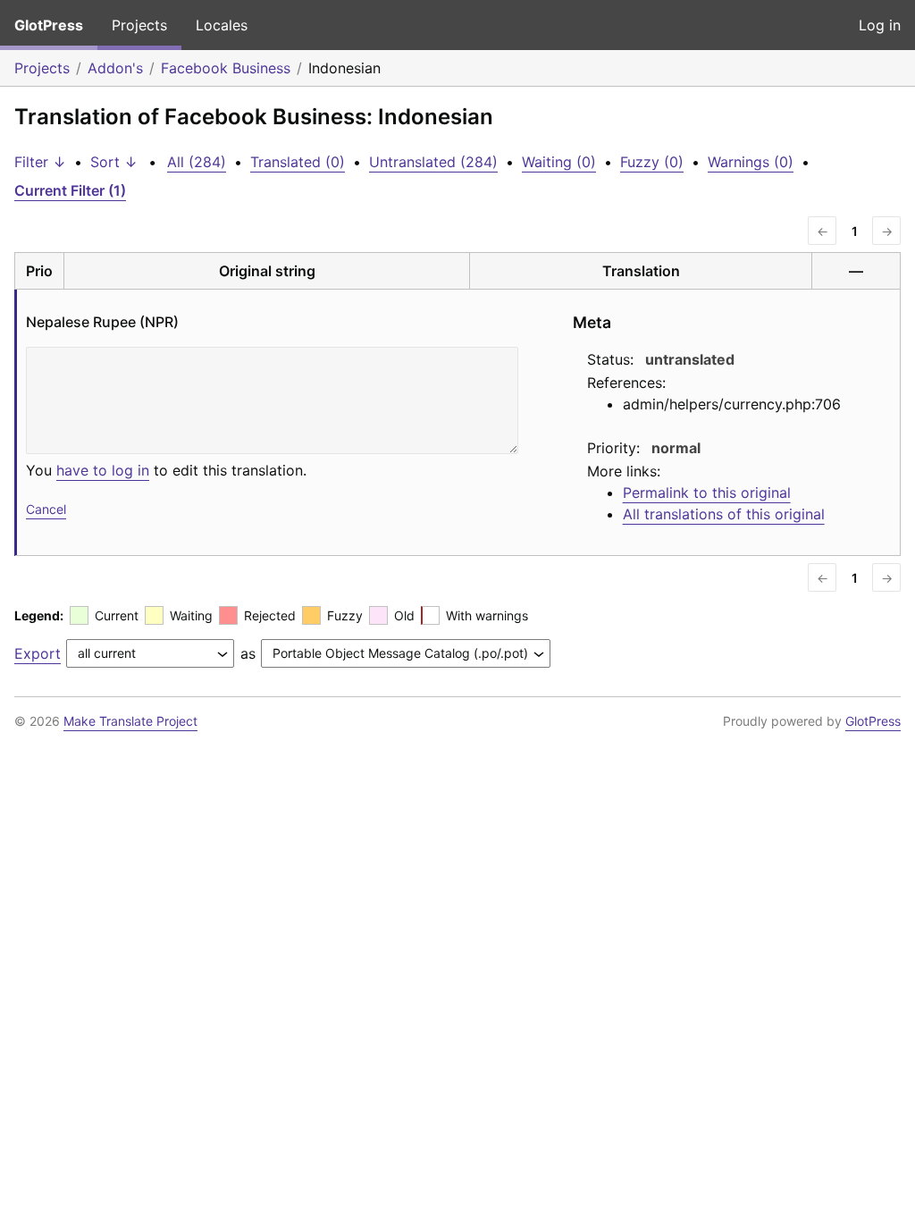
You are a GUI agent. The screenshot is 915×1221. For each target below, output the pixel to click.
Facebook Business (225, 68)
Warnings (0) (750, 162)
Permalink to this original (707, 492)
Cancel (46, 509)
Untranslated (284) (433, 162)
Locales (222, 25)
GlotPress (48, 25)
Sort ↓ (114, 162)
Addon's (115, 68)
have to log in (102, 470)
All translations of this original (724, 514)
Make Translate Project (130, 720)
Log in (880, 25)
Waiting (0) (559, 162)
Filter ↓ (40, 162)
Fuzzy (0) (652, 162)
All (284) (196, 162)
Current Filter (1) (70, 190)
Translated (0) (297, 162)
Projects (139, 25)
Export (37, 653)
